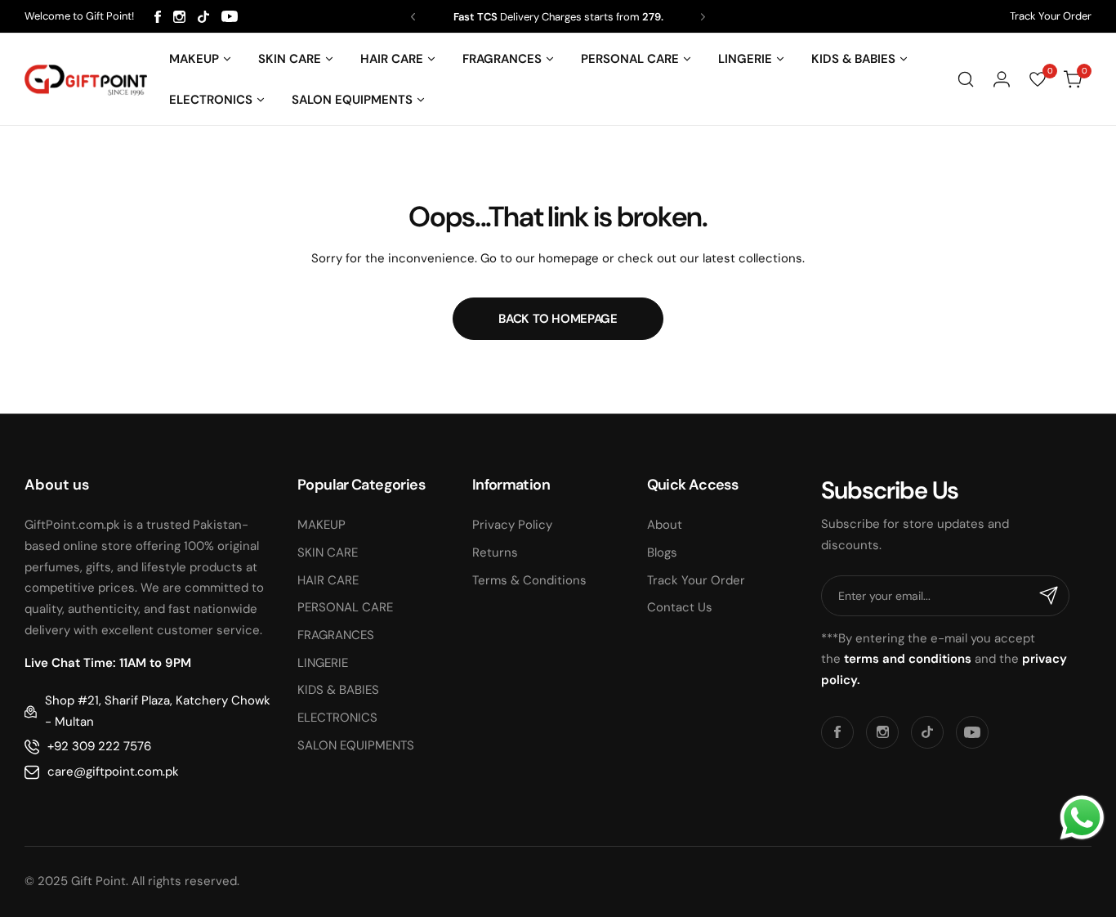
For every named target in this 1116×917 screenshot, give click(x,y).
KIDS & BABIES (338, 690)
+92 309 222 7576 (99, 746)
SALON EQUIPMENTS (355, 745)
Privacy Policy (512, 525)
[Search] (966, 79)
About (664, 525)
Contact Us (679, 607)
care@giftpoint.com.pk (113, 771)
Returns (495, 552)
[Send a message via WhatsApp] (1082, 817)
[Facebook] (157, 17)
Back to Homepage (557, 319)
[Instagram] (179, 17)
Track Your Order (1050, 16)
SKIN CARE (327, 552)
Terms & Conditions (529, 580)
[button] (413, 17)
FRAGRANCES (335, 635)
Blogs (662, 552)
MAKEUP (321, 525)
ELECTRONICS (337, 717)
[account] (1002, 79)
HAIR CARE (328, 580)
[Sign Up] (1049, 595)
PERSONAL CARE (345, 607)
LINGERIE (322, 663)
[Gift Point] (86, 80)
